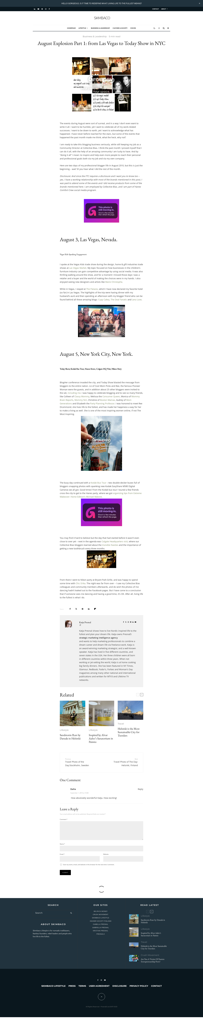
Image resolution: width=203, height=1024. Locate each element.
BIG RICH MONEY (100, 911)
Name (62, 844)
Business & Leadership (100, 28)
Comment (63, 819)
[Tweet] (76, 609)
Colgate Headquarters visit (115, 541)
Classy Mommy (81, 396)
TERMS (82, 986)
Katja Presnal (85, 622)
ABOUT (163, 9)
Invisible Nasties (110, 545)
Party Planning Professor (102, 403)
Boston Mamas (107, 400)
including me (74, 392)
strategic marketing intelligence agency (98, 637)
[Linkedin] (34, 9)
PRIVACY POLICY (139, 986)
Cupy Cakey (103, 299)
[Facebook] (49, 9)
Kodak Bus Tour (98, 482)
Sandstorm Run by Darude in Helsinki (70, 736)
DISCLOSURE (119, 986)
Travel (121, 723)
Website (106, 854)
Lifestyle (82, 28)
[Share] (70, 609)
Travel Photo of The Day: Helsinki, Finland (126, 762)
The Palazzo (92, 289)
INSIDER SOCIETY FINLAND (100, 921)
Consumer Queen (111, 396)
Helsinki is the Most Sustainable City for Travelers (129, 732)
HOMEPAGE (71, 28)
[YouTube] (38, 9)
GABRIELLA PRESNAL (100, 927)
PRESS (72, 986)
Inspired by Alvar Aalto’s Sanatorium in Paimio (101, 738)
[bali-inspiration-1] (134, 958)
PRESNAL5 (100, 934)
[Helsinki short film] (130, 710)
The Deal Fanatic (119, 299)
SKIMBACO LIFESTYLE (100, 918)
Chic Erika (80, 583)
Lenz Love (137, 299)
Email (62, 854)
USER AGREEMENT (99, 986)
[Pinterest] (42, 9)
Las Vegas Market (77, 267)
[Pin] (82, 609)
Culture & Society (120, 28)
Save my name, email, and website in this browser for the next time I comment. (88, 865)
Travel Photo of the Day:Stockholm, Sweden (77, 762)
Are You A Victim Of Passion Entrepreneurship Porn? (152, 960)
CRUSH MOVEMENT (100, 914)
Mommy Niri (80, 400)
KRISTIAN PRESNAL (100, 931)
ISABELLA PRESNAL (100, 924)
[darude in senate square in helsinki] (72, 713)
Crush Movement (150, 955)
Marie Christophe (113, 281)
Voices (133, 28)
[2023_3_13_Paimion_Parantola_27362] (101, 713)
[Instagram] (46, 9)
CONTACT (155, 9)
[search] (71, 913)
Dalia (73, 789)
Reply (140, 789)
